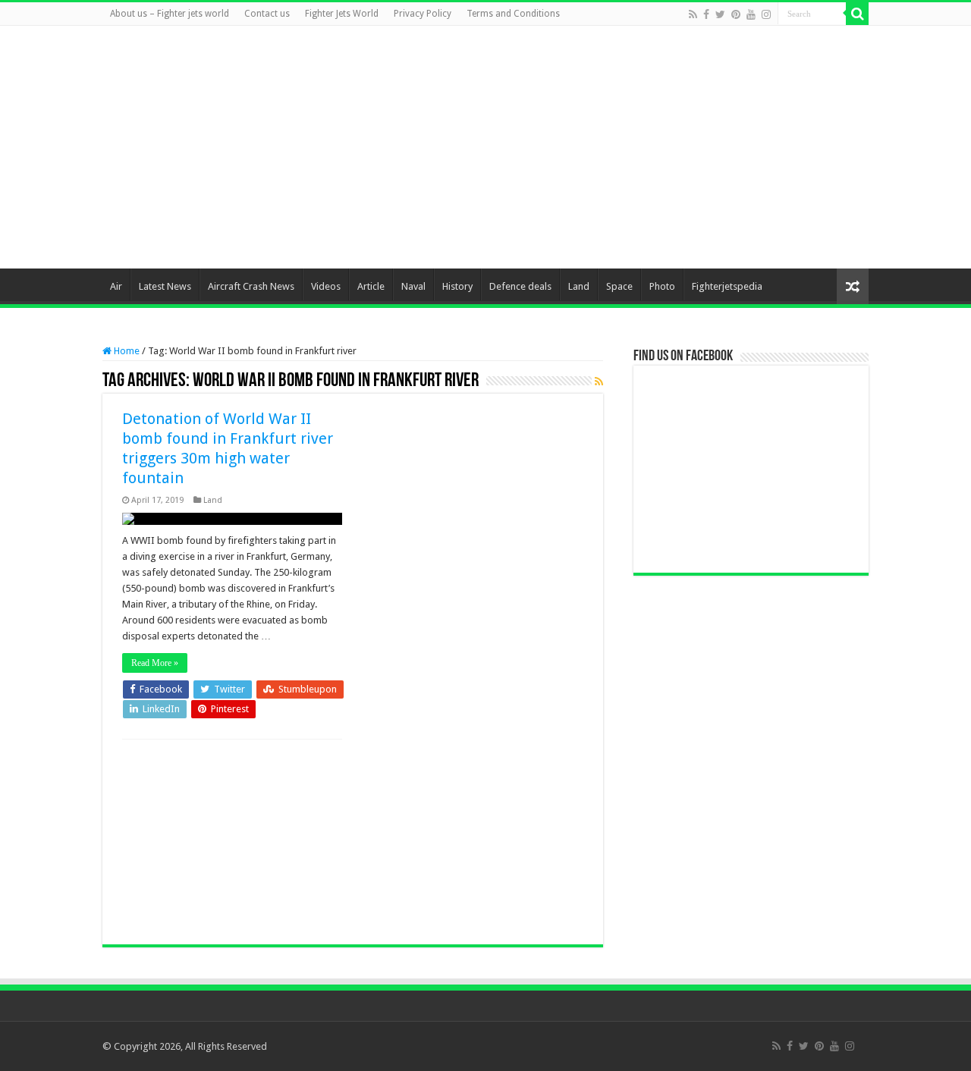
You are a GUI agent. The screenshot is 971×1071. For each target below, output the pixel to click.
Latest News (165, 286)
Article (371, 286)
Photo (662, 286)
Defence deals (520, 286)
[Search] (857, 13)
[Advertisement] (581, 147)
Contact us (267, 13)
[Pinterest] (736, 14)
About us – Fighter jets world (169, 13)
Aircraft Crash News (251, 286)
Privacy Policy (422, 13)
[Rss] (693, 14)
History (457, 286)
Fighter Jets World (342, 13)
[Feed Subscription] (599, 381)
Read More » (154, 663)
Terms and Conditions (513, 13)
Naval (413, 286)
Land (578, 286)
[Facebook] (706, 14)
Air (116, 286)
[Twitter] (720, 14)
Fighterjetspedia (727, 286)
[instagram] (766, 14)
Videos (326, 286)
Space (619, 286)
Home (126, 350)
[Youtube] (751, 14)
